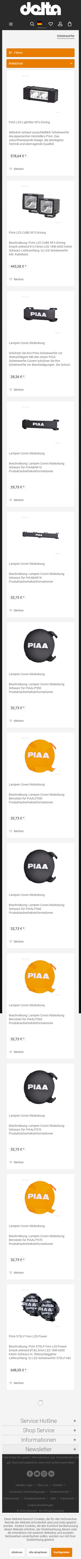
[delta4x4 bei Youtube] (37, 1474)
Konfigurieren (62, 1552)
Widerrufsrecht (59, 1491)
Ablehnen (16, 1552)
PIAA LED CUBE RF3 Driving (27, 232)
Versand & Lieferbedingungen (27, 1491)
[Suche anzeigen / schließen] (32, 23)
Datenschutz (11, 1498)
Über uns (42, 1485)
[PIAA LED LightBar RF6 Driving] (40, 93)
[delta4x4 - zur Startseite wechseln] (40, 8)
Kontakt (57, 1485)
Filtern (18, 52)
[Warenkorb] (69, 23)
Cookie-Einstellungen (40, 1505)
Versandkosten (65, 1457)
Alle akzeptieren (38, 1552)
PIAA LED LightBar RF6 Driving (29, 122)
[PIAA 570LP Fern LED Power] (40, 1308)
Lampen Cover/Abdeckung (27, 343)
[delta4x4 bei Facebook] (30, 1474)
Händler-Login (24, 1485)
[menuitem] (10, 23)
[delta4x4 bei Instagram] (44, 1474)
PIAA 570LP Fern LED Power (28, 1336)
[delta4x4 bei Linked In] (51, 1474)
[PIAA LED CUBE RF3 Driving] (40, 204)
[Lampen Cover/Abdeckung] (40, 314)
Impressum (67, 1498)
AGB (53, 1498)
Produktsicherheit (34, 1498)
